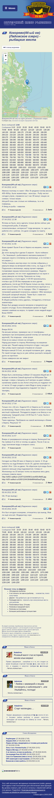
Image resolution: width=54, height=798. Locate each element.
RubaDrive (18, 652)
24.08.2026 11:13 (33, 761)
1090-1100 (15, 172)
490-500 (44, 145)
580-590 (20, 150)
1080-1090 (6, 172)
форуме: (22, 589)
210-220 (13, 135)
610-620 (44, 150)
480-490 (36, 145)
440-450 (5, 145)
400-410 (20, 142)
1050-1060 (25, 170)
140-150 (5, 132)
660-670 (36, 152)
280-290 (20, 137)
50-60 (42, 127)
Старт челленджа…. (24, 708)
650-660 (28, 152)
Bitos (50, 448)
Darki (50, 210)
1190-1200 (15, 178)
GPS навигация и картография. (18, 759)
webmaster (37, 797)
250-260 (44, 135)
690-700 (13, 155)
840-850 (36, 160)
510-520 (13, 147)
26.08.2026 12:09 (39, 756)
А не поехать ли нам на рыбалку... (21, 593)
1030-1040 (6, 170)
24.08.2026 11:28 (37, 759)
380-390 (5, 142)
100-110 (23, 130)
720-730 (36, 155)
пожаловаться (38, 210)
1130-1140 (6, 175)
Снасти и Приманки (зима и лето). (19, 756)
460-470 (20, 145)
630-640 (13, 152)
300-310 (36, 137)
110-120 (31, 130)
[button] (27, 82)
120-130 (39, 130)
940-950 (20, 165)
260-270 (5, 137)
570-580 (13, 150)
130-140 (47, 130)
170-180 (28, 132)
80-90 (10, 130)
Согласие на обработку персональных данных (19, 792)
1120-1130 (43, 172)
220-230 (20, 135)
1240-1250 (15, 180)
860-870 (5, 162)
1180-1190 (6, 178)
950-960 (28, 165)
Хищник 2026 (11, 741)
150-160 (13, 132)
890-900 (28, 162)
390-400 (13, 142)
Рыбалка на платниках (17, 609)
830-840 (28, 160)
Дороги (12, 598)
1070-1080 (44, 170)
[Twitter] (47, 186)
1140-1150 (15, 175)
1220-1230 (44, 178)
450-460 (13, 145)
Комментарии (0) (15, 210)
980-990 (5, 167)
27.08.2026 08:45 (39, 752)
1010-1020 (32, 167)
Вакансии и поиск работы (16, 761)
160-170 (20, 132)
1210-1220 (34, 178)
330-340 (13, 140)
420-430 (36, 142)
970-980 (44, 165)
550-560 (44, 147)
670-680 (44, 152)
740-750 (5, 157)
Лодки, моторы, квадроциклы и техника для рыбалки (26, 743)
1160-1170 (33, 175)
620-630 (5, 152)
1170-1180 (43, 175)
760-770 (20, 157)
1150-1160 (24, 175)
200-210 (5, 135)
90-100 (16, 130)
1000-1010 (22, 167)
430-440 (44, 142)
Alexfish (49, 426)
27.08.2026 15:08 (13, 745)
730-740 (44, 155)
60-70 (48, 127)
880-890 (20, 162)
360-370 (36, 140)
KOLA (50, 394)
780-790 (36, 157)
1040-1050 (15, 170)
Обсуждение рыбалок (17, 591)
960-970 (36, 165)
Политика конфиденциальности (33, 790)
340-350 (20, 140)
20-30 (25, 127)
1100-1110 (24, 172)
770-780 (28, 157)
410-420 (28, 142)
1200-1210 (25, 178)
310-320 (44, 137)
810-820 (13, 160)
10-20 (19, 127)
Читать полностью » (14, 668)
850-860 (44, 160)
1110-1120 (34, 172)
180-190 (36, 132)
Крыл (50, 483)
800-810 (5, 160)
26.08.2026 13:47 (33, 754)
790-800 (44, 157)
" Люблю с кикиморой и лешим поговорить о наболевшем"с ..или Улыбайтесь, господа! (30, 687)
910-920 (44, 162)
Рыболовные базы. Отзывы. (19, 605)
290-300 (28, 137)
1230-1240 (6, 180)
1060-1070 (35, 170)
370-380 (44, 140)
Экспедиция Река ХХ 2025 (16, 754)
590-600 (28, 150)
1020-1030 (41, 167)
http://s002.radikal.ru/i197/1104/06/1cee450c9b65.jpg (24, 477)
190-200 (44, 132)
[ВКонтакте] (44, 186)
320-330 (5, 140)
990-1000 (13, 167)
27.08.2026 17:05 (22, 739)
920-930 (5, 165)
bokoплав (18, 681)
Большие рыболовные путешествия (22, 611)
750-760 (13, 157)
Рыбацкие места (15, 600)
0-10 (13, 127)
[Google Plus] (50, 186)
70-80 (4, 130)
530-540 (28, 147)
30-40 (30, 127)
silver (50, 499)
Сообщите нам (6, 120)
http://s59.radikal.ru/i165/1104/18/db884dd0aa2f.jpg (23, 479)
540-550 (36, 147)
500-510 (5, 147)
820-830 (20, 160)
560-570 (5, 150)
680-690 (5, 155)
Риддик (49, 361)
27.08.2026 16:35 (23, 741)
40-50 (36, 127)
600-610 (36, 150)
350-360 (28, 140)
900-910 (36, 162)
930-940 (13, 165)
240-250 (36, 135)
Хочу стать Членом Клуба (16, 748)
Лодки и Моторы (12, 750)
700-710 (20, 155)
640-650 (20, 152)
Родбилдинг (10, 739)
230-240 (28, 135)
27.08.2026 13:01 (33, 748)
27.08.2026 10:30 (26, 750)
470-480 (28, 145)
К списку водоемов (12, 47)
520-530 (20, 147)
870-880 (13, 162)
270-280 (13, 137)
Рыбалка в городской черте (19, 607)
